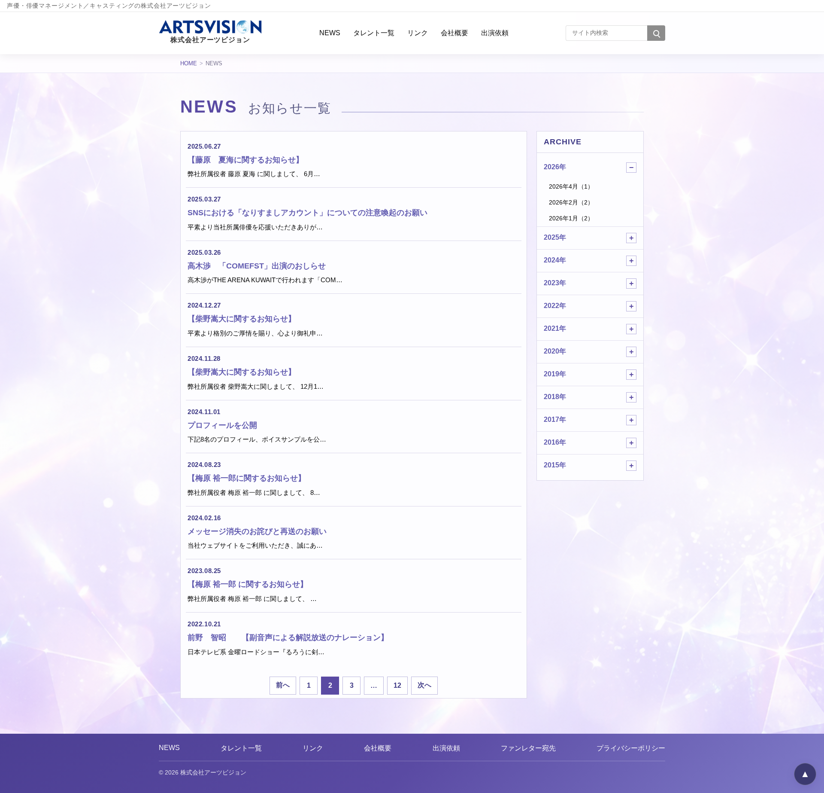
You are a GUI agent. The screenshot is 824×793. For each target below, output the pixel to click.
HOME (188, 63)
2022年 (555, 305)
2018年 (555, 396)
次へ (424, 685)
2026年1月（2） (571, 218)
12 (397, 685)
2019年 (555, 374)
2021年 (555, 328)
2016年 (555, 442)
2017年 (555, 419)
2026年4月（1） (571, 186)
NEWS (329, 33)
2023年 (555, 283)
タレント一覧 (373, 33)
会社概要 (454, 33)
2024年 (555, 260)
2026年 (555, 167)
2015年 (555, 465)
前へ (283, 685)
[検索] (656, 33)
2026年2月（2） (571, 202)
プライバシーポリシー (631, 748)
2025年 (555, 237)
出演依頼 (495, 33)
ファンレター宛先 (528, 748)
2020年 (555, 351)
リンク (417, 33)
